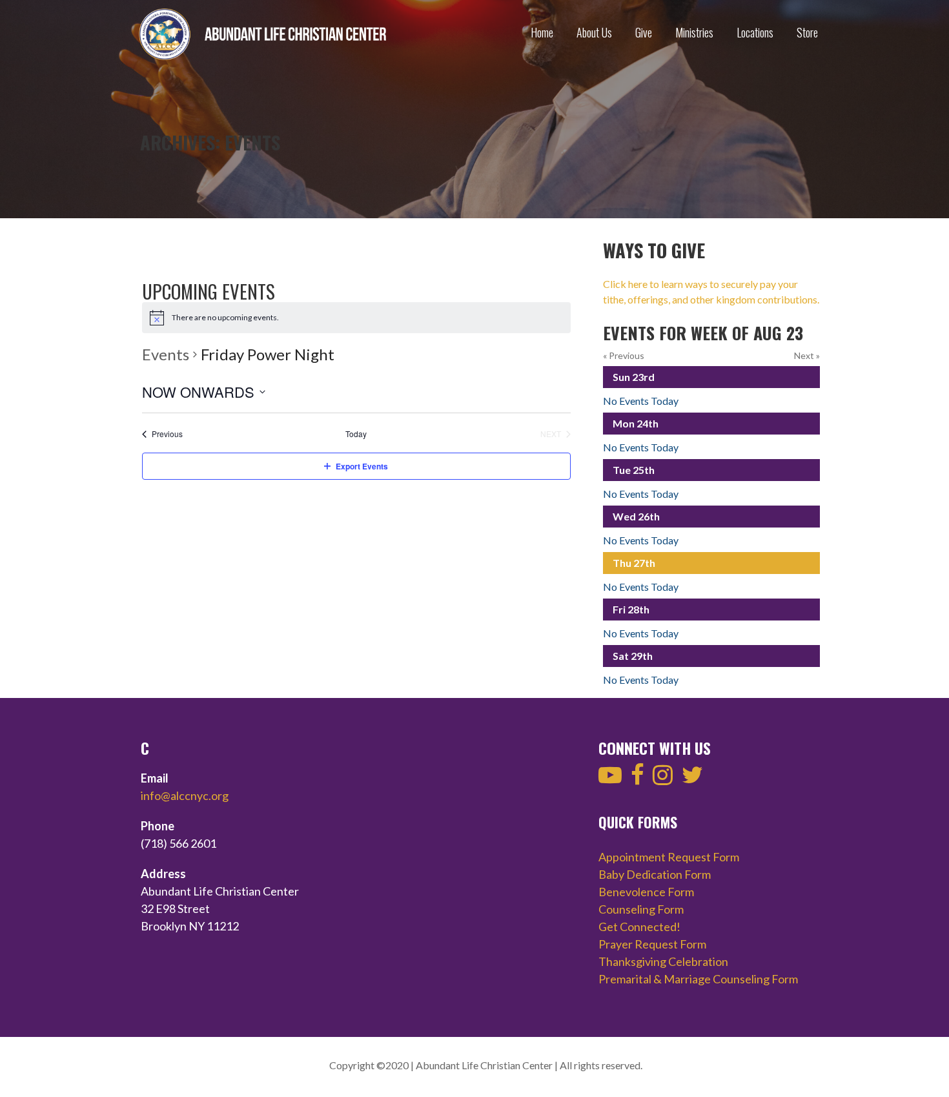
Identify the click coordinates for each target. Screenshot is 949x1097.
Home (542, 32)
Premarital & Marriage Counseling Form (698, 979)
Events (165, 354)
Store (807, 32)
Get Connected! (639, 926)
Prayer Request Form (652, 944)
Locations (755, 32)
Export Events (362, 466)
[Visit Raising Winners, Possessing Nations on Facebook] (637, 779)
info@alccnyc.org (185, 795)
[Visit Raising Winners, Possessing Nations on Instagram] (663, 779)
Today (356, 434)
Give (643, 32)
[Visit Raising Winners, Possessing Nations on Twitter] (692, 779)
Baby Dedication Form (654, 874)
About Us (594, 32)
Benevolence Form (646, 892)
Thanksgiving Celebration (663, 961)
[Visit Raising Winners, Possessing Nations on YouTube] (610, 779)
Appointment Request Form (668, 857)
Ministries (694, 32)
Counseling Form (641, 909)
